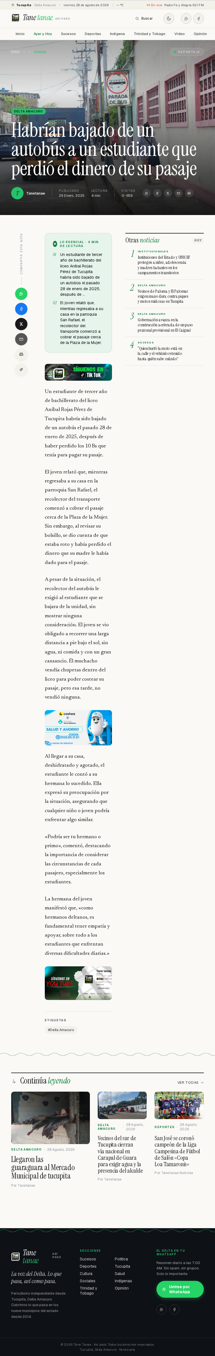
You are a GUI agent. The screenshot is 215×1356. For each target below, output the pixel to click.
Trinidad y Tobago (149, 33)
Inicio (20, 33)
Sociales (87, 1280)
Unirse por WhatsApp (179, 1289)
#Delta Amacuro (61, 1030)
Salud (120, 1273)
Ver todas (188, 1082)
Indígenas (123, 1280)
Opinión (200, 33)
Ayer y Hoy (43, 33)
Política (121, 1259)
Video (179, 33)
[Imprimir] (189, 193)
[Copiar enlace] (21, 369)
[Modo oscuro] (168, 18)
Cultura (86, 1273)
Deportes (93, 33)
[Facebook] (198, 18)
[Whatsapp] (186, 18)
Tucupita (122, 1266)
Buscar (147, 18)
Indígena (117, 33)
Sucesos (68, 33)
